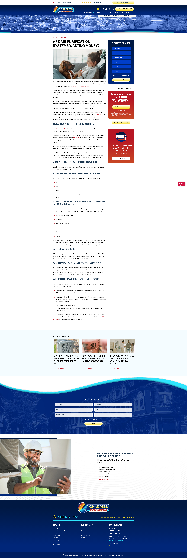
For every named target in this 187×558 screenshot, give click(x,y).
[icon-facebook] (110, 546)
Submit (121, 79)
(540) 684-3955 (107, 9)
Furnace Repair (57, 528)
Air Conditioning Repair (59, 531)
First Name (116, 48)
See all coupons (120, 122)
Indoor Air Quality (57, 535)
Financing (83, 533)
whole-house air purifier (98, 306)
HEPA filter (76, 137)
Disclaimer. (113, 555)
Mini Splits (56, 533)
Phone (115, 62)
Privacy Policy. (120, 555)
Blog (82, 531)
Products (55, 537)
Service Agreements (86, 535)
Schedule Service (125, 9)
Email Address (117, 57)
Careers (83, 537)
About (82, 528)
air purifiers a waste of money (81, 86)
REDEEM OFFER (120, 107)
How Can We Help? (118, 71)
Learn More (121, 158)
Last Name (116, 53)
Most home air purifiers (60, 129)
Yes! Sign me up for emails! (121, 75)
